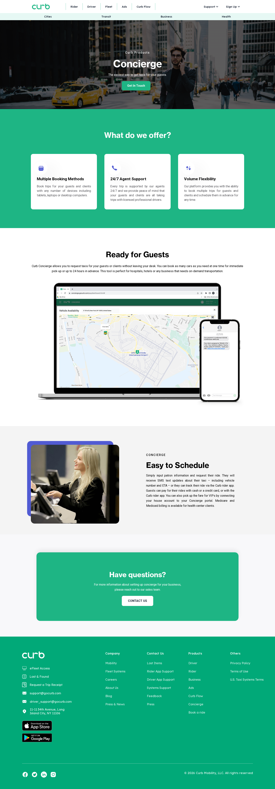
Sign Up (231, 6)
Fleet (108, 6)
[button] (210, 6)
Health (226, 16)
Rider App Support (160, 671)
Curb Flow (143, 6)
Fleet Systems (115, 671)
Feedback (154, 696)
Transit (106, 16)
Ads (124, 6)
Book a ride (196, 712)
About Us (111, 688)
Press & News (115, 704)
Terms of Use (239, 671)
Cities (48, 16)
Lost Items (154, 663)
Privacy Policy (240, 663)
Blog (108, 696)
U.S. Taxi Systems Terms (247, 679)
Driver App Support (161, 679)
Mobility (111, 663)
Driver (91, 6)
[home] (41, 6)
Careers (111, 679)
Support (209, 6)
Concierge (195, 704)
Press (150, 704)
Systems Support (159, 688)
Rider (74, 6)
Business (166, 16)
